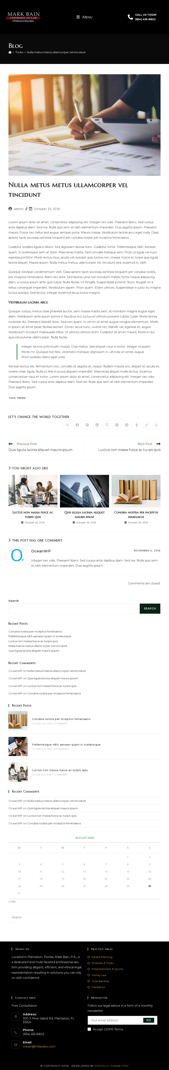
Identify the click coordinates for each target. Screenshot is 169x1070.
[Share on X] (67, 425)
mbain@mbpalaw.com (39, 1046)
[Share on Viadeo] (146, 425)
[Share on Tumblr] (137, 425)
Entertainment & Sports (107, 969)
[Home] (10, 52)
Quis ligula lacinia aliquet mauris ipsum (84, 514)
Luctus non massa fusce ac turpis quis (33, 514)
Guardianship (100, 981)
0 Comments (61, 749)
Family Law (99, 975)
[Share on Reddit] (127, 425)
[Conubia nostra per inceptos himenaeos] (18, 720)
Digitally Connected (112, 1065)
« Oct (11, 901)
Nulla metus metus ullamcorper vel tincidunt (56, 52)
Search (13, 600)
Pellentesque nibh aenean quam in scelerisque (39, 636)
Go (148, 1020)
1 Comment (60, 723)
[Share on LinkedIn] (97, 425)
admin (19, 209)
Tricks (21, 397)
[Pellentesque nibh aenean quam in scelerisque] (18, 746)
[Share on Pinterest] (87, 425)
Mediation (98, 987)
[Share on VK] (117, 425)
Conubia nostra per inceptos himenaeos (136, 514)
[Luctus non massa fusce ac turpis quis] (18, 772)
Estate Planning (102, 957)
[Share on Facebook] (77, 425)
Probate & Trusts (103, 963)
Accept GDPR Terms (108, 1029)
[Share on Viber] (107, 425)
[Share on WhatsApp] (156, 425)
